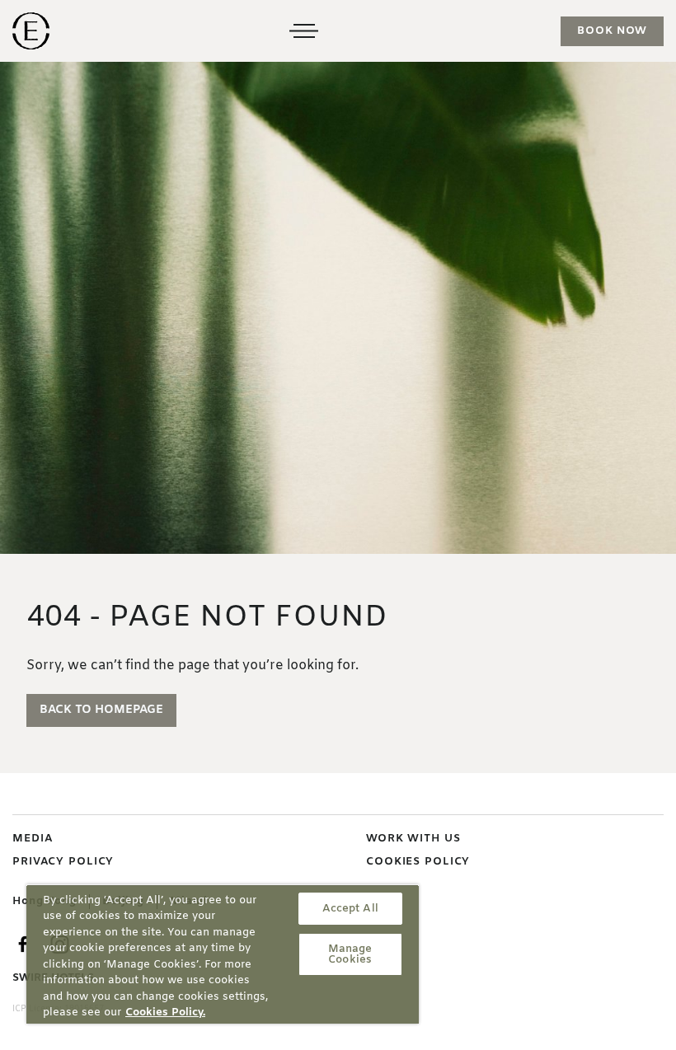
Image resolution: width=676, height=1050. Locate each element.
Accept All (350, 909)
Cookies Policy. (165, 1012)
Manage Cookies (350, 954)
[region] (222, 954)
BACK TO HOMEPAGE (101, 710)
